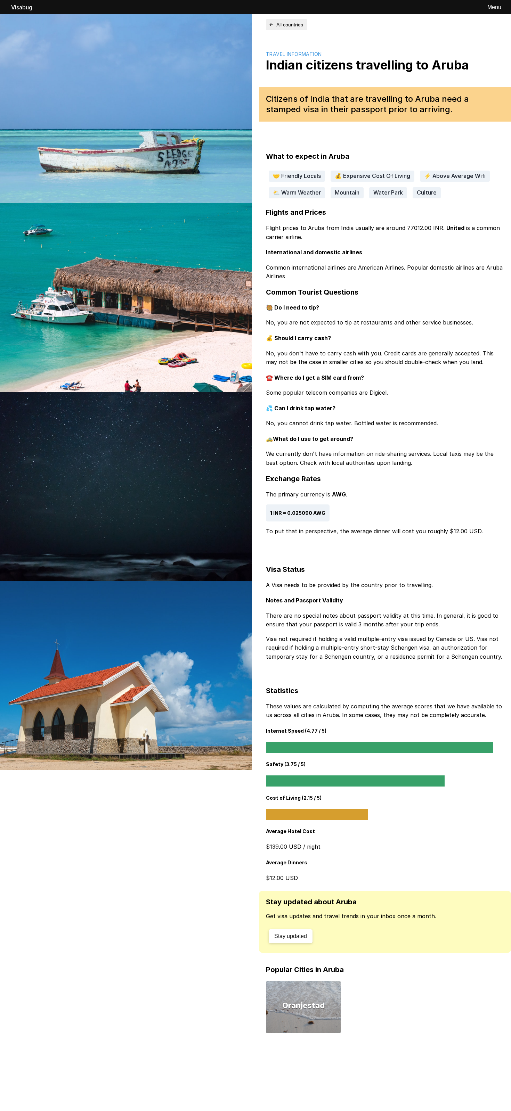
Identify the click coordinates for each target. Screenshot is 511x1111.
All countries (289, 24)
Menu (494, 7)
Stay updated (290, 936)
